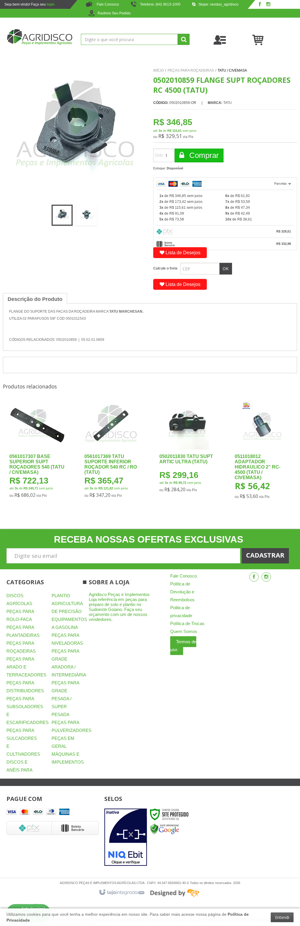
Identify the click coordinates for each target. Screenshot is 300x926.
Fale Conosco (107, 4)
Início (158, 70)
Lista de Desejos (182, 252)
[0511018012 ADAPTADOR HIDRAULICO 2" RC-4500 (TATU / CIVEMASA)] (262, 453)
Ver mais (41, 474)
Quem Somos (183, 631)
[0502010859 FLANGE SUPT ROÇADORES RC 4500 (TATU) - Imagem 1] (62, 215)
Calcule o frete (165, 268)
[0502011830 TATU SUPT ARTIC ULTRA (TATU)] (187, 449)
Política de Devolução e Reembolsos (182, 591)
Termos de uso (183, 645)
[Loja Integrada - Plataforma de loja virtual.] (121, 892)
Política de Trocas (187, 623)
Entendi (282, 917)
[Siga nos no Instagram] (268, 5)
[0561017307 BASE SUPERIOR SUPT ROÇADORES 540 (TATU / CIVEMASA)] (37, 452)
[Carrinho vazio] (273, 40)
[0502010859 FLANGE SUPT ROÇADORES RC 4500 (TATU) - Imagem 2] (86, 215)
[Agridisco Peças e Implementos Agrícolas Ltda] (39, 37)
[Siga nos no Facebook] (259, 5)
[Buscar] (184, 39)
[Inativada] (125, 837)
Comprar (203, 155)
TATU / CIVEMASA (232, 70)
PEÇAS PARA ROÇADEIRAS (191, 70)
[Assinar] (265, 555)
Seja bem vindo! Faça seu (29, 4)
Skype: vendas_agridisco (218, 4)
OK (226, 268)
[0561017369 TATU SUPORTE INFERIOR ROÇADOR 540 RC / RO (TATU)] (112, 452)
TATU (227, 103)
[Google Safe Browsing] (164, 829)
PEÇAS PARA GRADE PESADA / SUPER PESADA (65, 698)
